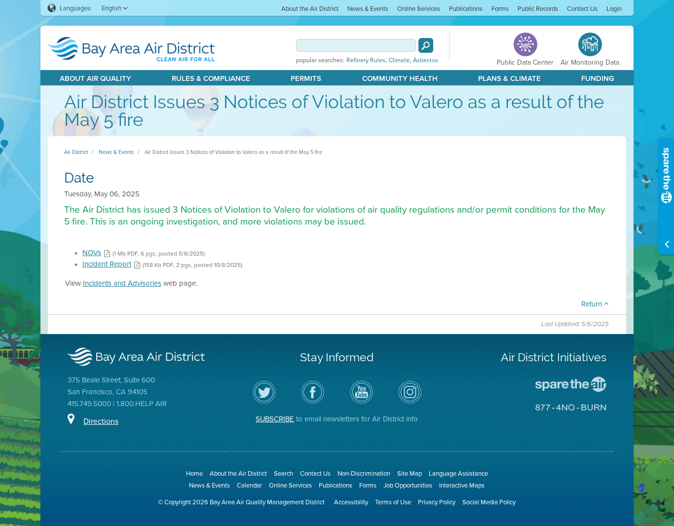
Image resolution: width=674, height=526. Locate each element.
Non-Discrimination (363, 473)
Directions (100, 420)
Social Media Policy (489, 501)
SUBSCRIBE (275, 418)
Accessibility (351, 501)
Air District (76, 152)
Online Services (418, 8)
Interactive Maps (462, 485)
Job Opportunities (407, 485)
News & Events (367, 8)
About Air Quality (95, 78)
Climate (399, 60)
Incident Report (106, 264)
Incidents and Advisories (122, 283)
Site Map (409, 473)
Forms (500, 8)
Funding (597, 78)
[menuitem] (310, 8)
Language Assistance (458, 473)
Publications (466, 8)
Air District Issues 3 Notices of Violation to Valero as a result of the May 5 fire (233, 152)
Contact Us (582, 8)
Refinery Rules (365, 60)
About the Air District (309, 8)
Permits (306, 78)
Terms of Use (393, 501)
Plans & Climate (509, 78)
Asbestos (425, 60)
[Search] (425, 45)
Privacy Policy (436, 501)
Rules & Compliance (211, 78)
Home (194, 473)
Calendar (249, 485)
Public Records (538, 8)
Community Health (400, 78)
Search (283, 473)
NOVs (91, 252)
